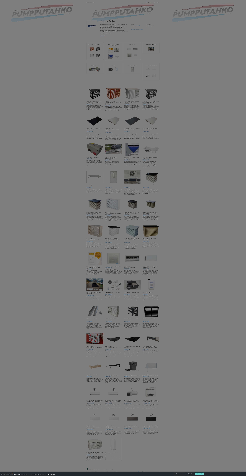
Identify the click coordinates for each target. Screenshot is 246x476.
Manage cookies (179, 473)
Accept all (199, 473)
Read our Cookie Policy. (51, 474)
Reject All (190, 473)
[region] (123, 474)
